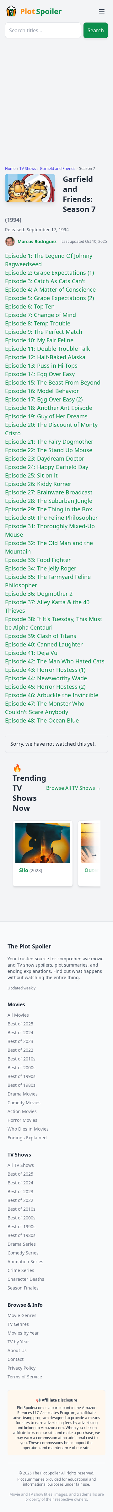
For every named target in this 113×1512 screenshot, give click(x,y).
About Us (17, 1350)
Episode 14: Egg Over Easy (40, 374)
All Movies (18, 1015)
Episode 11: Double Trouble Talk (47, 348)
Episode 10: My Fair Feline (39, 340)
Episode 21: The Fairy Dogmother (49, 441)
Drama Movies (23, 1094)
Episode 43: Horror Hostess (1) (45, 669)
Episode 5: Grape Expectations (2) (49, 298)
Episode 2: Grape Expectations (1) (49, 272)
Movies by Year (23, 1333)
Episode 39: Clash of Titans (40, 636)
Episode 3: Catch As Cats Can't (45, 281)
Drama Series (22, 1244)
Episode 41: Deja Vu (31, 652)
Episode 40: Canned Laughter (44, 644)
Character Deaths (26, 1279)
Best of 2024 (20, 1032)
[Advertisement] (56, 104)
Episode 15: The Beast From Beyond (52, 382)
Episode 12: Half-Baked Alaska (45, 357)
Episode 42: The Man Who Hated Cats (55, 661)
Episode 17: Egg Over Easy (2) (44, 399)
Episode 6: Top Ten (30, 306)
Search (96, 30)
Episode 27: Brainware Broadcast (49, 492)
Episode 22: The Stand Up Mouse (48, 450)
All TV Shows (21, 1165)
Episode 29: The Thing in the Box (48, 509)
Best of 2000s (21, 1067)
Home (10, 168)
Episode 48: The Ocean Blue (42, 720)
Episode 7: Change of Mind (40, 315)
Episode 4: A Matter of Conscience (50, 289)
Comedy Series (23, 1253)
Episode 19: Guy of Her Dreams (46, 416)
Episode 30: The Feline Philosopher (51, 517)
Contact (16, 1359)
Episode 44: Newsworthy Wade (46, 678)
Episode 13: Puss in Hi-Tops (41, 365)
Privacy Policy (21, 1368)
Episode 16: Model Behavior (42, 391)
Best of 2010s (21, 1059)
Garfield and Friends (57, 168)
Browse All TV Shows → (73, 787)
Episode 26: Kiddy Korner (38, 484)
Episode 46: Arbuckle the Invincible (51, 695)
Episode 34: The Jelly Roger (40, 568)
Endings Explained (27, 1138)
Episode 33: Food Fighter (38, 560)
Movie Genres (22, 1315)
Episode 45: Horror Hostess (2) (45, 686)
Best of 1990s (21, 1076)
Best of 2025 (20, 1024)
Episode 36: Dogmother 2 (39, 593)
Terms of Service (25, 1377)
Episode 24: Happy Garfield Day (46, 467)
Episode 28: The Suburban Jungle (48, 500)
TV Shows (27, 168)
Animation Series (25, 1261)
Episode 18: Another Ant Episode (48, 407)
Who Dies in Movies (28, 1129)
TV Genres (18, 1324)
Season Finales (23, 1288)
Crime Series (21, 1270)
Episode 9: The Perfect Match (43, 331)
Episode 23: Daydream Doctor (44, 458)
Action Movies (22, 1111)
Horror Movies (22, 1120)
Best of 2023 (20, 1041)
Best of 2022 (20, 1050)
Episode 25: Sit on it (31, 475)
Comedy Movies (24, 1103)
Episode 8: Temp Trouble (37, 323)
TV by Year (18, 1342)
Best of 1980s (21, 1085)
